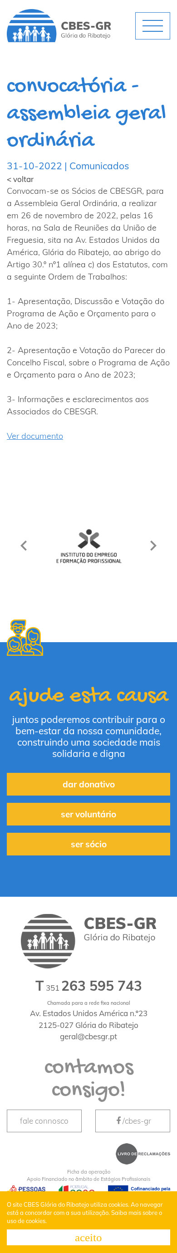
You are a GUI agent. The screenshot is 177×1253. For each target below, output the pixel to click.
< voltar (20, 179)
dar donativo (89, 784)
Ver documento (35, 436)
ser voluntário (88, 814)
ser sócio (89, 844)
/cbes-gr (137, 1120)
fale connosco (44, 1120)
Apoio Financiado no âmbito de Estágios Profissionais (88, 1176)
